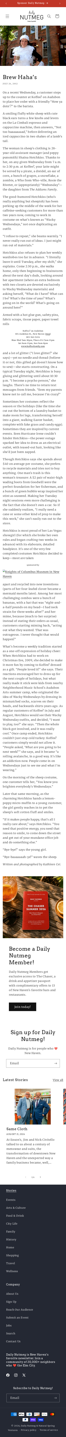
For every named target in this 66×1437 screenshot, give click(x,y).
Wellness (12, 1271)
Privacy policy (29, 1430)
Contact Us (13, 1341)
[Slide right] (40, 1177)
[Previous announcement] (6, 3)
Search (10, 1333)
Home (10, 1247)
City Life (11, 1223)
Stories (11, 1190)
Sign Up (11, 1301)
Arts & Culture (16, 1207)
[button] (7, 16)
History (11, 1239)
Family (10, 1231)
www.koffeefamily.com (33, 346)
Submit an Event (17, 1317)
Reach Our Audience (19, 1309)
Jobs (9, 1325)
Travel (10, 1263)
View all (58, 1080)
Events (10, 1200)
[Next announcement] (59, 3)
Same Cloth (16, 1129)
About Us (12, 1293)
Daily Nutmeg (28, 1425)
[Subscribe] (56, 1063)
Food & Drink (15, 1215)
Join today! (22, 1007)
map (48, 334)
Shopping (12, 1255)
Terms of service (49, 1430)
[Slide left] (25, 1177)
